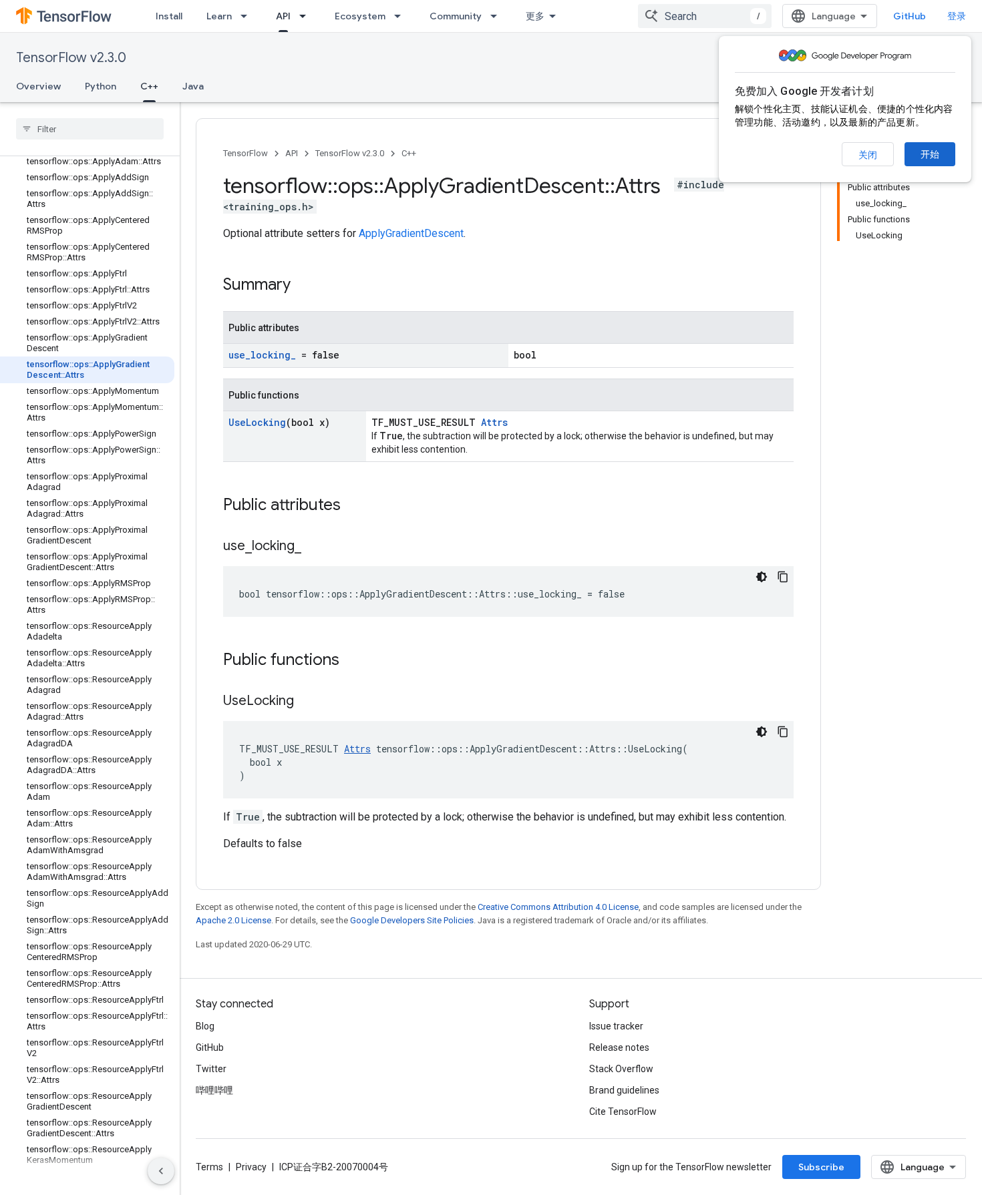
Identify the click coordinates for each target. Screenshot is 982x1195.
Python (100, 86)
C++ (149, 86)
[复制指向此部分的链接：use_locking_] (314, 547)
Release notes (619, 1047)
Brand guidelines (624, 1090)
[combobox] (705, 16)
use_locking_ (262, 354)
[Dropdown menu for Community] (498, 16)
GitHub (909, 16)
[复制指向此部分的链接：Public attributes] (354, 506)
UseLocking (257, 422)
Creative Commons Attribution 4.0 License (558, 907)
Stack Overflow (621, 1068)
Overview (38, 86)
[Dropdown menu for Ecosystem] (401, 16)
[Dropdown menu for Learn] (248, 16)
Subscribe (821, 1167)
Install (169, 16)
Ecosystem (360, 16)
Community (456, 16)
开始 (930, 154)
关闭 (867, 155)
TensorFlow (245, 153)
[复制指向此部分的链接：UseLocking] (307, 702)
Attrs (494, 422)
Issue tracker (616, 1026)
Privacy (251, 1167)
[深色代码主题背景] (761, 576)
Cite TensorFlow (623, 1111)
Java (193, 86)
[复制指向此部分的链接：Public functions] (352, 661)
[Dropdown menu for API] (307, 16)
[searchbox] (90, 129)
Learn (219, 16)
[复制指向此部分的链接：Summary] (304, 286)
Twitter (211, 1068)
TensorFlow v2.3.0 (71, 57)
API (283, 16)
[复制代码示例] (783, 576)
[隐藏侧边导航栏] (161, 1171)
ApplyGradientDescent (411, 233)
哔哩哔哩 (214, 1090)
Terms (209, 1167)
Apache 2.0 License (233, 920)
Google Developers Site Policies (412, 920)
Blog (205, 1026)
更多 (535, 16)
